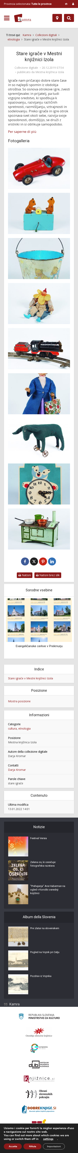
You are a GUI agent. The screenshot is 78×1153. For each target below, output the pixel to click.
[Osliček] (39, 438)
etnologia (24, 728)
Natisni (26, 575)
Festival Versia (38, 838)
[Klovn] (39, 303)
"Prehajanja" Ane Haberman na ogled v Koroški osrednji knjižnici (47, 890)
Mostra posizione (19, 701)
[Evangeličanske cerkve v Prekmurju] (39, 620)
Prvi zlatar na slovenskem (44, 928)
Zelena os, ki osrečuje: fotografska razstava (43, 864)
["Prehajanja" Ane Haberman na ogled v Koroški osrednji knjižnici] (18, 894)
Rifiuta (32, 1146)
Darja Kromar (17, 770)
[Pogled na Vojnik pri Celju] (18, 960)
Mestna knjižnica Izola (49, 72)
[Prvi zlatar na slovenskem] (18, 936)
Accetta (13, 1146)
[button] (62, 628)
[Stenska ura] (39, 483)
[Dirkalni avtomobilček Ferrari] (39, 168)
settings (48, 1139)
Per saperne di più (22, 131)
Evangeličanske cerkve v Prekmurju (39, 646)
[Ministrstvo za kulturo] (39, 1017)
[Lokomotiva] (39, 348)
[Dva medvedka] (39, 213)
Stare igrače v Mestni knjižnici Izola (30, 678)
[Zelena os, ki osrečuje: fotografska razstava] (18, 870)
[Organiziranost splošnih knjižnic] (39, 1032)
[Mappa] (57, 18)
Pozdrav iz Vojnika (40, 976)
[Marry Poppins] (39, 393)
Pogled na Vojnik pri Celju (44, 952)
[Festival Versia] (18, 846)
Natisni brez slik (49, 575)
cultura (12, 728)
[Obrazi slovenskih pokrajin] (39, 1094)
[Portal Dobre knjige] (39, 1109)
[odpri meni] (6, 18)
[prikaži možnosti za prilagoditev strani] (66, 4)
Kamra (14, 1004)
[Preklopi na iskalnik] (69, 18)
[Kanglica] (39, 258)
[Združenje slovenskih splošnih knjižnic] (39, 1079)
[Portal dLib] (39, 1064)
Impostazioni (54, 1146)
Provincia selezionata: (28, 4)
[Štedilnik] (39, 529)
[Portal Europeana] (39, 1048)
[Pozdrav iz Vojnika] (18, 984)
